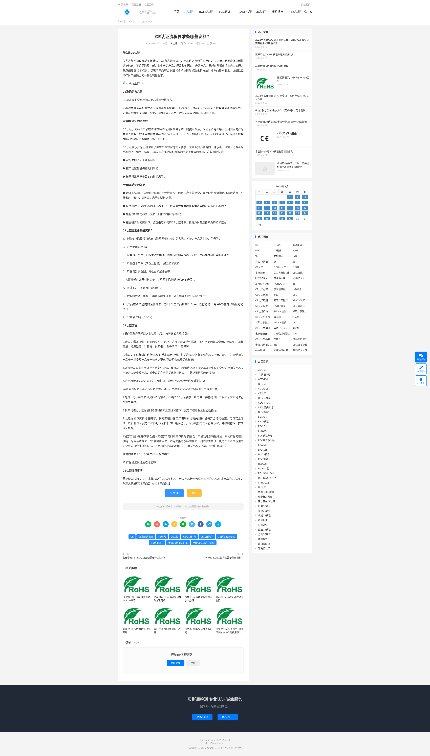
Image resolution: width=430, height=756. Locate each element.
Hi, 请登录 (123, 4)
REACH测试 (280, 322)
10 (305, 202)
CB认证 (262, 383)
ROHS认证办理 (266, 473)
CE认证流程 (207, 536)
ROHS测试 (279, 305)
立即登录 (175, 663)
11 (259, 207)
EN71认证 (263, 421)
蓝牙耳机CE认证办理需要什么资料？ (224, 557)
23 (297, 213)
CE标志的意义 (299, 339)
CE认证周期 (261, 300)
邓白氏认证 (264, 548)
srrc (294, 333)
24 (305, 213)
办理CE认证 (261, 261)
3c (293, 283)
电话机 (295, 328)
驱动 (276, 294)
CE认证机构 (189, 536)
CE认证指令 (261, 305)
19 (267, 213)
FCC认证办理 (265, 435)
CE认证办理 (261, 289)
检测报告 (263, 520)
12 (267, 207)
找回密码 (149, 4)
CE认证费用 (261, 294)
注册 (193, 663)
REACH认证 (244, 11)
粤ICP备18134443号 (215, 743)
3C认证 (261, 11)
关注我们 (305, 4)
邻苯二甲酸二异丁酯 (300, 311)
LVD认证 (262, 449)
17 (305, 207)
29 (289, 218)
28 (282, 218)
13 (274, 207)
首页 (176, 11)
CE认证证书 (157, 542)
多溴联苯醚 (280, 289)
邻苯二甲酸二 (281, 300)
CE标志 (162, 536)
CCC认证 (263, 388)
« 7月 (258, 224)
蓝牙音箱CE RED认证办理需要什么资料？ (144, 557)
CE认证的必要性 (226, 536)
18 (259, 213)
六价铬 (295, 267)
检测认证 (263, 524)
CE (132, 536)
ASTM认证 (263, 379)
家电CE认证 (264, 510)
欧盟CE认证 (261, 278)
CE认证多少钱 (299, 344)
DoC (294, 294)
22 (290, 213)
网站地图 (226, 740)
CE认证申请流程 (282, 333)
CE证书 (259, 267)
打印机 (295, 316)
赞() (211, 43)
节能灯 (277, 339)
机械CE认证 (298, 278)
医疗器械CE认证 (266, 501)
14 (282, 207)
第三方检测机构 (282, 272)
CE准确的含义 (145, 536)
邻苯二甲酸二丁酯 (263, 322)
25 (259, 218)
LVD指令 (297, 289)
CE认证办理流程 (263, 328)
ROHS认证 (206, 11)
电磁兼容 (297, 244)
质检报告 (277, 11)
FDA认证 (262, 445)
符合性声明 (280, 278)
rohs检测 (260, 350)
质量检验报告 (281, 350)
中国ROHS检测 (266, 492)
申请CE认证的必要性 (203, 542)
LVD (294, 256)
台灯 (276, 344)
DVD (294, 322)
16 (297, 207)
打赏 (194, 493)
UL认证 (262, 487)
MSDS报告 (264, 454)
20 (274, 213)
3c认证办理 (264, 374)
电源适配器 (261, 333)
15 (290, 207)
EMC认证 (263, 416)
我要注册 (136, 4)
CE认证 (127, 12)
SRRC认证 (294, 11)
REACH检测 (280, 311)
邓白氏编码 (264, 543)
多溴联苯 (260, 272)
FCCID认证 (264, 426)
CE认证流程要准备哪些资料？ (183, 36)
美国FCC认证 (281, 328)
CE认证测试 (298, 305)
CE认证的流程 (262, 316)
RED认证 (262, 463)
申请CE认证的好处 (178, 542)
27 (274, 218)
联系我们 (202, 717)
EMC (257, 250)
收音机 (277, 316)
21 (282, 213)
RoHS (295, 250)
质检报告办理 (262, 283)
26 (266, 218)
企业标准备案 (265, 496)
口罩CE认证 (264, 506)
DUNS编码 (264, 412)
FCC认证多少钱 (266, 440)
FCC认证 (224, 11)
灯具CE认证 (264, 534)
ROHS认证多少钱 (267, 477)
